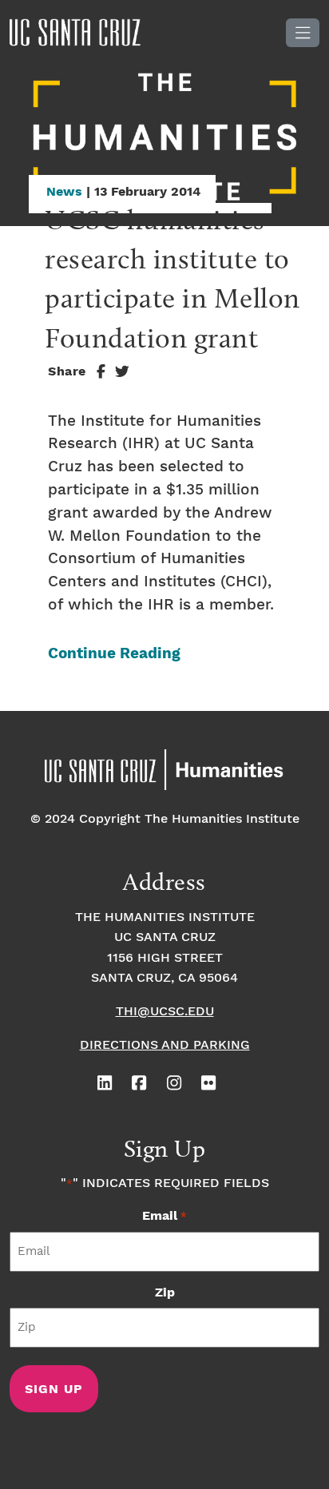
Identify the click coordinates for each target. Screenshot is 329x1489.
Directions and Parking (165, 1045)
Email (164, 1216)
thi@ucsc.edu (165, 1011)
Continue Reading (114, 654)
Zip (165, 1293)
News (64, 192)
